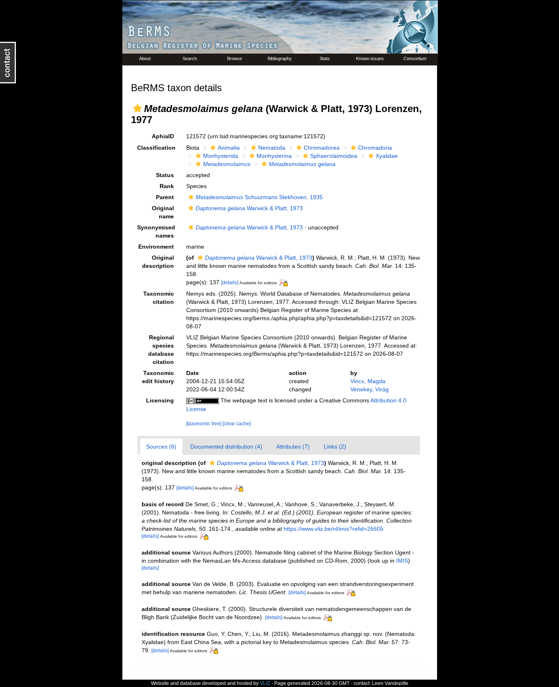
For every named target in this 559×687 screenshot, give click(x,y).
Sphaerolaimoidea (333, 156)
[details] (229, 282)
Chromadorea (322, 147)
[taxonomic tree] (204, 424)
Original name (163, 212)
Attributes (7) (293, 446)
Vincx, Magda (367, 381)
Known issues (370, 58)
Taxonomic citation (158, 297)
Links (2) (335, 446)
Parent (165, 197)
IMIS (402, 560)
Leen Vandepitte (390, 683)
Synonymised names (156, 231)
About (145, 58)
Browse (234, 58)
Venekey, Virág (369, 389)
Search (190, 58)
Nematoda (271, 147)
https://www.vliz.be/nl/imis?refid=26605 (333, 528)
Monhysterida (220, 156)
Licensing (160, 400)
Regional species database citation (161, 349)
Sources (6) (161, 446)
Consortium (414, 58)
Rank (167, 186)
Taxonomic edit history (158, 377)
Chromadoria (375, 147)
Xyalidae (387, 156)
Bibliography (280, 58)
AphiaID (163, 136)
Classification (156, 147)
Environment (156, 246)
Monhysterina (274, 156)
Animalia (229, 147)
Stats (325, 58)
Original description (158, 261)
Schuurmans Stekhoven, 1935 (259, 197)
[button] (137, 108)
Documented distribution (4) (226, 446)
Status (165, 175)
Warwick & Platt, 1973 (249, 208)
